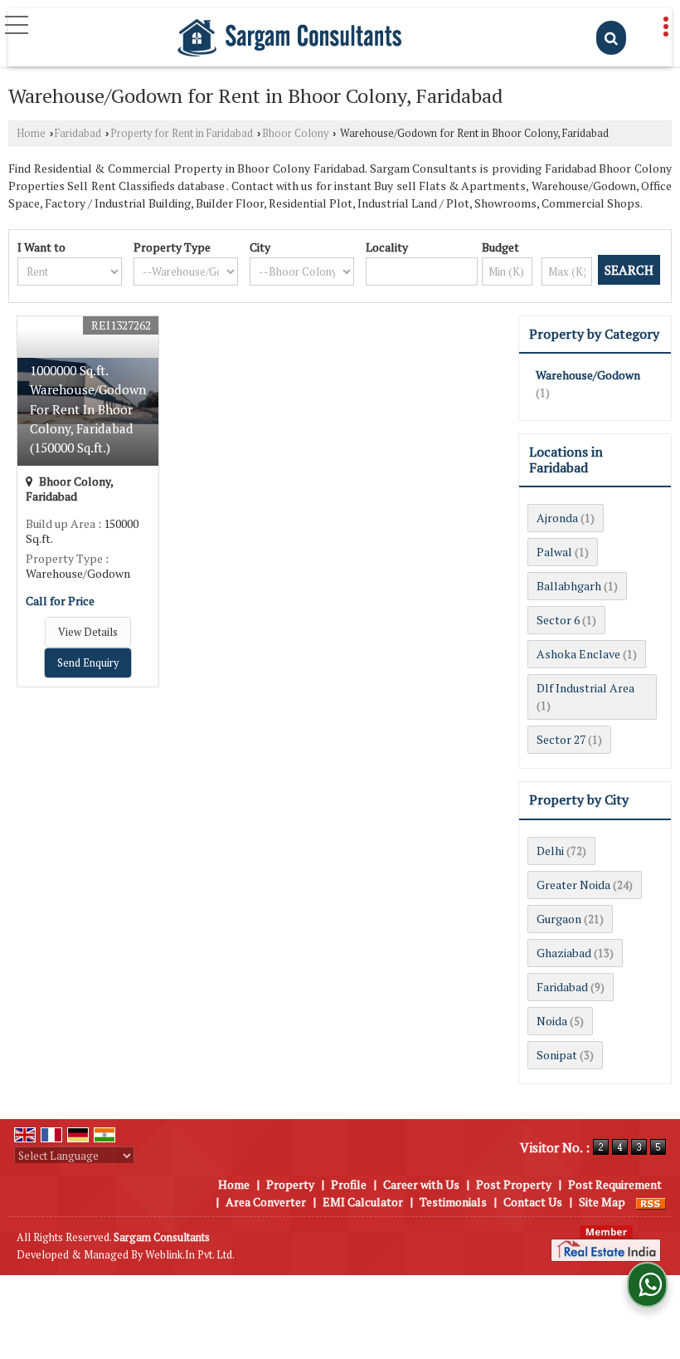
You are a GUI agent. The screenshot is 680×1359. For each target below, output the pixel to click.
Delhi (550, 850)
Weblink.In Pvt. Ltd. (190, 1255)
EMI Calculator (363, 1202)
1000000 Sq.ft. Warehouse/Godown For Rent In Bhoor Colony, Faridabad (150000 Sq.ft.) (88, 408)
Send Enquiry (88, 663)
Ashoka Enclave (578, 654)
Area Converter (266, 1202)
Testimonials (453, 1202)
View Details (88, 632)
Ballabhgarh (569, 586)
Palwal (554, 552)
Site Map (602, 1202)
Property (290, 1184)
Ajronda (557, 518)
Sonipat (557, 1055)
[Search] (611, 38)
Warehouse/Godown (588, 375)
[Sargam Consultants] (289, 39)
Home (31, 133)
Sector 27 (561, 739)
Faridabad (78, 133)
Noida (552, 1021)
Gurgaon (559, 918)
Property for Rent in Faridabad (181, 133)
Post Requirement (615, 1184)
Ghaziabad (564, 953)
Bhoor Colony (295, 133)
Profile (349, 1184)
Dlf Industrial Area (585, 688)
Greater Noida (573, 884)
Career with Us (421, 1184)
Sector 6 (558, 620)
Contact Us (532, 1202)
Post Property (513, 1184)
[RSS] (651, 1202)
